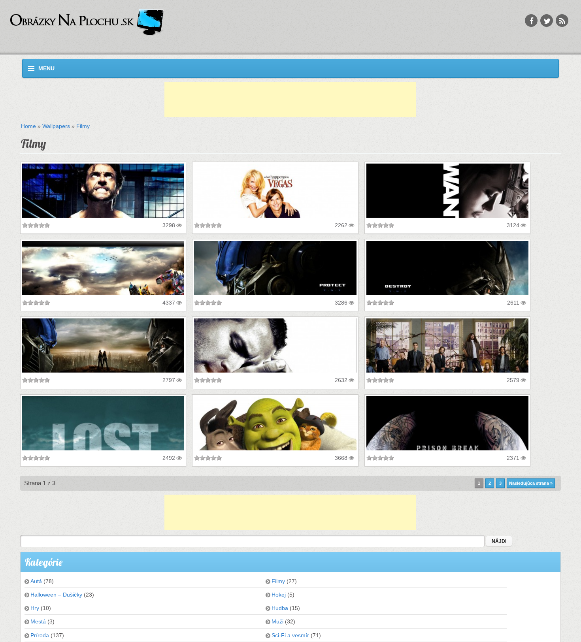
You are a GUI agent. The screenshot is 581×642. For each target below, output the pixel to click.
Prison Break (387, 402)
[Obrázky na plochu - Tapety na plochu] (178, 23)
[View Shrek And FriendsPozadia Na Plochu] (275, 423)
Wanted (379, 169)
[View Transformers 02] (447, 268)
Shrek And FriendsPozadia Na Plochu (250, 402)
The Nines (211, 324)
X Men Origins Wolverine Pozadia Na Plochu (88, 169)
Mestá (38, 621)
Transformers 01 (47, 324)
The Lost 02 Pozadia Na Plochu (69, 402)
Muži (277, 621)
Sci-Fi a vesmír (290, 635)
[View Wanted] (447, 191)
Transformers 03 (219, 247)
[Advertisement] (290, 99)
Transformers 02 (392, 247)
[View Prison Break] (447, 423)
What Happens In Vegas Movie (240, 169)
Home (28, 126)
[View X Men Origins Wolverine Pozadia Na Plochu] (103, 191)
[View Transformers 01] (103, 345)
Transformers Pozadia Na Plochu (71, 247)
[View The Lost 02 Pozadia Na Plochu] (103, 423)
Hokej (279, 594)
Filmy (83, 126)
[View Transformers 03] (275, 268)
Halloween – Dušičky (56, 594)
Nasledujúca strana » (531, 483)
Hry (34, 608)
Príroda (39, 635)
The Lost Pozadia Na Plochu (409, 324)
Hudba (280, 608)
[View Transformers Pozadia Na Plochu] (103, 268)
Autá (36, 581)
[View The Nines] (275, 345)
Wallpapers (56, 126)
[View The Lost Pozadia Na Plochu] (447, 345)
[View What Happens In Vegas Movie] (275, 191)
